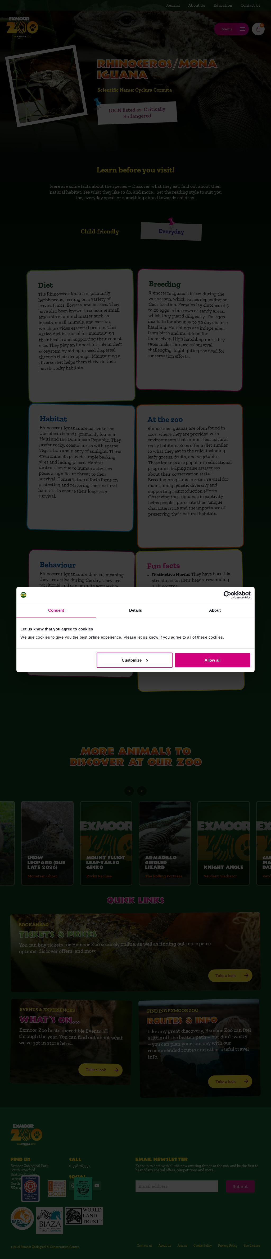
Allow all (212, 660)
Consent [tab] (56, 610)
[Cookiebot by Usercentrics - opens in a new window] (227, 595)
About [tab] (215, 610)
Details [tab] (135, 610)
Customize (132, 660)
